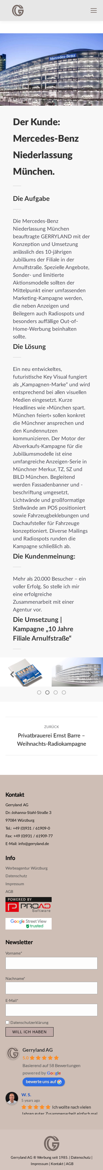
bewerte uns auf (41, 1081)
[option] (26, 672)
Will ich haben (29, 1032)
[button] (12, 674)
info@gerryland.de (33, 844)
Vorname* (13, 953)
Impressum (14, 884)
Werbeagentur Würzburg (26, 868)
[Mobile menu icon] (94, 10)
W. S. (26, 1094)
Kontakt (57, 1164)
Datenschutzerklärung (29, 1022)
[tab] (39, 692)
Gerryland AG (38, 1050)
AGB (9, 892)
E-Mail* (11, 1000)
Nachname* (15, 978)
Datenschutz (16, 876)
